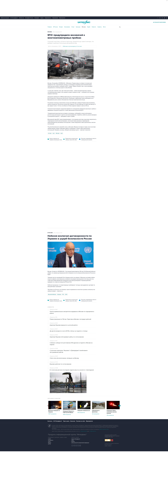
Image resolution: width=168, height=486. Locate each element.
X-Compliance (50, 440)
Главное (50, 27)
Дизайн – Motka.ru (108, 445)
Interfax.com (21, 17)
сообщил (83, 164)
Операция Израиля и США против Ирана (68, 412)
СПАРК (49, 439)
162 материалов (95, 414)
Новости (94, 27)
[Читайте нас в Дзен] (72, 445)
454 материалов (81, 412)
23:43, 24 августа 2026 (57, 232)
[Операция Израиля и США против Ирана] (69, 409)
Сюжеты (99, 27)
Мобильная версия (5, 17)
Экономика (67, 27)
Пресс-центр (66, 421)
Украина (59, 294)
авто (62, 133)
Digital (88, 27)
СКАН (72, 440)
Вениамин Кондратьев (53, 183)
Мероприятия (62, 17)
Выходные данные (108, 444)
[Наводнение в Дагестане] (98, 408)
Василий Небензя (52, 294)
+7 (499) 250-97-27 (93, 431)
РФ (63, 294)
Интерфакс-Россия (29, 17)
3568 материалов (67, 414)
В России (55, 27)
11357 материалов (52, 414)
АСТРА (49, 444)
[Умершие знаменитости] (84, 408)
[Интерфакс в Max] (80, 445)
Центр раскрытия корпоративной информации (80, 442)
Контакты (50, 421)
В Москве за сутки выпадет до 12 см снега (72, 46)
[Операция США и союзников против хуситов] (113, 408)
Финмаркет (36, 17)
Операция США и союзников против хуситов (112, 412)
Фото (104, 27)
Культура (78, 27)
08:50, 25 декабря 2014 (57, 31)
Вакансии (72, 421)
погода (49, 133)
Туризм (41, 17)
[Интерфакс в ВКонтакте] (76, 445)
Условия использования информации (112, 443)
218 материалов (110, 415)
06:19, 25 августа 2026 (76, 150)
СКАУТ (49, 441)
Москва (84, 27)
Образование (55, 17)
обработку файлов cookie (104, 429)
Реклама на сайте (80, 421)
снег (54, 133)
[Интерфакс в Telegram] (74, 445)
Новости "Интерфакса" (75, 439)
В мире (61, 27)
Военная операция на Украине (63, 150)
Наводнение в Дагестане (95, 411)
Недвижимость (48, 17)
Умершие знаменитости (84, 410)
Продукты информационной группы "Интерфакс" (67, 435)
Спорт (72, 27)
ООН (66, 294)
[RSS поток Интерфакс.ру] (78, 445)
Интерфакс (84, 22)
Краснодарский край (64, 183)
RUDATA (73, 441)
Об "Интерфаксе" (14, 17)
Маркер (49, 442)
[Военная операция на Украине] (54, 408)
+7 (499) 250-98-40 (83, 431)
